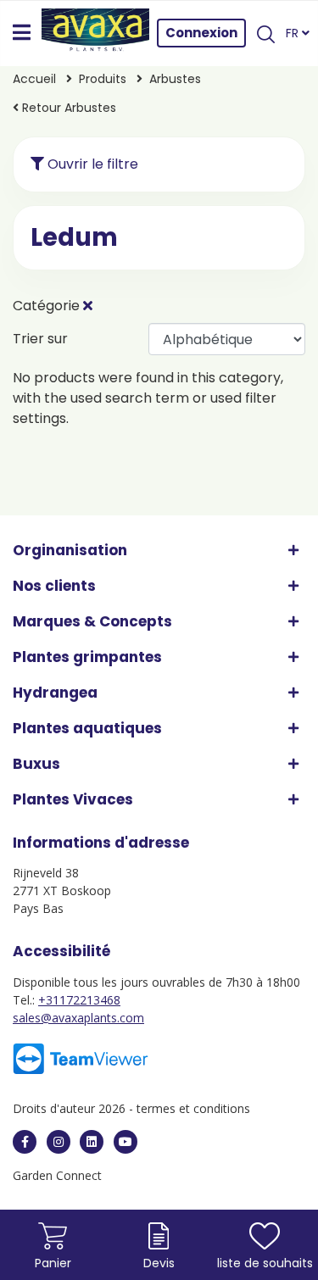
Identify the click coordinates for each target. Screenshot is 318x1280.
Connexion (201, 33)
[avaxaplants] (24, 1142)
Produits (104, 78)
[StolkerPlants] (125, 1142)
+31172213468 (79, 1000)
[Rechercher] (265, 33)
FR (294, 33)
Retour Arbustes (67, 107)
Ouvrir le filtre (91, 164)
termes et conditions (193, 1108)
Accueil (34, 78)
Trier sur (40, 338)
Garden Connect (57, 1175)
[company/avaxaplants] (91, 1142)
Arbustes (175, 78)
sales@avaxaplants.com (78, 1018)
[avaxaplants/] (58, 1142)
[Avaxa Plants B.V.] (96, 33)
